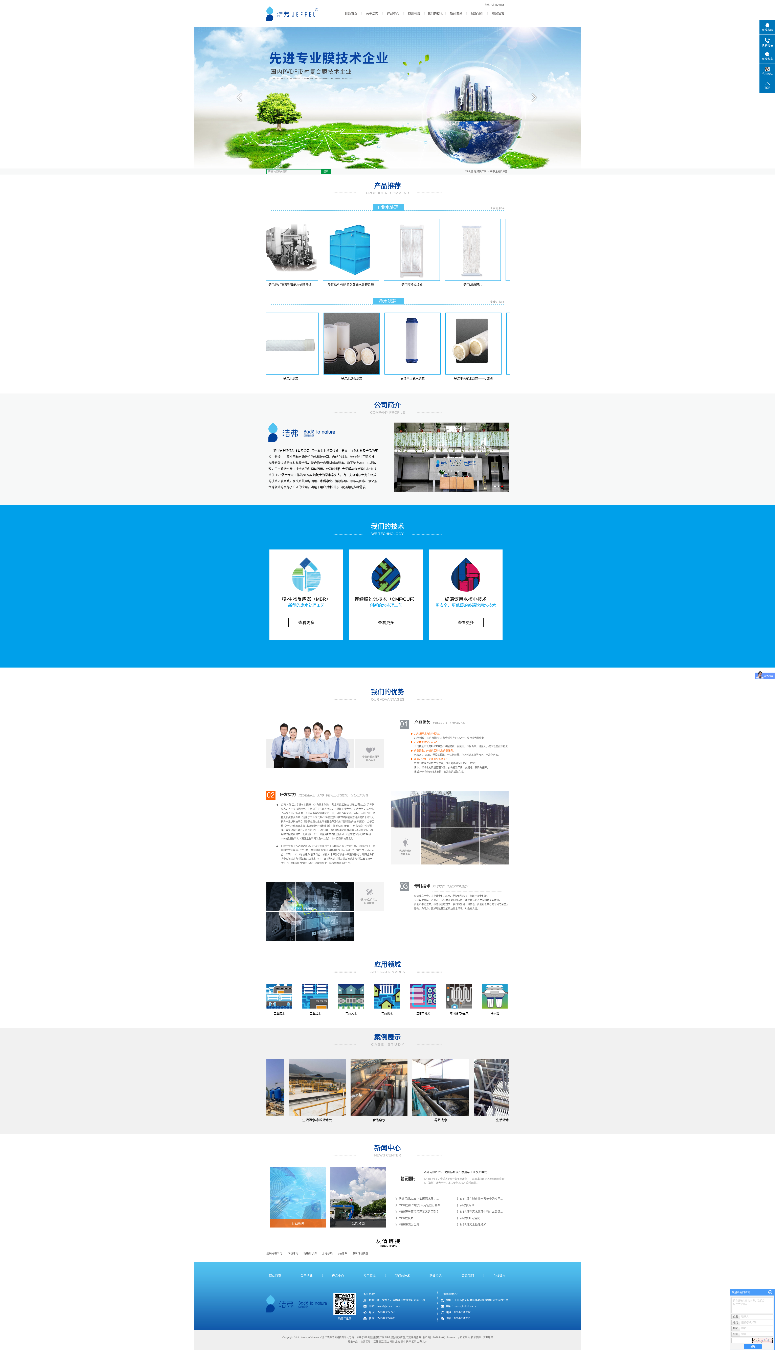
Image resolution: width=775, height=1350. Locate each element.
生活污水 (440, 1120)
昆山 (386, 1341)
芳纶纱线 (327, 1253)
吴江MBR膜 (496, 284)
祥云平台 (465, 1337)
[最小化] (770, 1292)
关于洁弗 (372, 13)
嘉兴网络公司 (274, 1253)
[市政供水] (387, 996)
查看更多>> (497, 208)
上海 (419, 1341)
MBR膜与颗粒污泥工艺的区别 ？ (419, 1211)
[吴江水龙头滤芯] (313, 344)
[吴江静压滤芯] (496, 344)
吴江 (381, 1341)
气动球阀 (293, 1253)
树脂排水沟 (310, 1253)
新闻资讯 (456, 13)
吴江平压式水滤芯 (374, 378)
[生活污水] (440, 1087)
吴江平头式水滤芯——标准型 (435, 378)
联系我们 (477, 13)
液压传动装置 (360, 1253)
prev (238, 99)
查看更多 (306, 623)
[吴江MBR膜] (495, 250)
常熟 (392, 1341)
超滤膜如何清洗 (470, 1218)
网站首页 (351, 13)
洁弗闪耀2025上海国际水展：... (419, 1198)
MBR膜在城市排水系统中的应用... (481, 1198)
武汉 (414, 1341)
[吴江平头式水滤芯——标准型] (435, 344)
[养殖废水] (378, 1087)
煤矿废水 (502, 1120)
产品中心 (393, 13)
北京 (424, 1341)
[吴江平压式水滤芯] (374, 344)
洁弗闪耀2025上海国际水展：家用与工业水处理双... (456, 1172)
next (536, 99)
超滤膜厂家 (480, 171)
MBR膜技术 (406, 1218)
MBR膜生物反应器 (497, 171)
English (500, 4)
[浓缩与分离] (423, 996)
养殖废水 (378, 1120)
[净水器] (495, 996)
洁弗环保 (488, 1337)
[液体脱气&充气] (459, 996)
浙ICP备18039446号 (434, 1337)
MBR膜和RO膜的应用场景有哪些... (421, 1205)
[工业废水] (279, 996)
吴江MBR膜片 (434, 284)
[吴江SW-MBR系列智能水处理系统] (313, 250)
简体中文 (489, 4)
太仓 (397, 1341)
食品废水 (316, 1120)
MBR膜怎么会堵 (409, 1224)
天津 (408, 1341)
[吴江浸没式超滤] (374, 250)
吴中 (403, 1341)
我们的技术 (435, 13)
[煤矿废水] (502, 1087)
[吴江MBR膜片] (434, 250)
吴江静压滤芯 (496, 378)
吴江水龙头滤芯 (313, 378)
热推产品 (353, 1341)
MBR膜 (469, 171)
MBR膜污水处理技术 (473, 1224)
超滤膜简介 (467, 1205)
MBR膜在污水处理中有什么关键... (481, 1211)
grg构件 (342, 1253)
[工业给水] (315, 996)
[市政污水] (351, 996)
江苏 (375, 1341)
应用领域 (414, 13)
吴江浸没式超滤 (373, 284)
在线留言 (498, 13)
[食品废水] (316, 1087)
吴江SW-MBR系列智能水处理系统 (313, 284)
